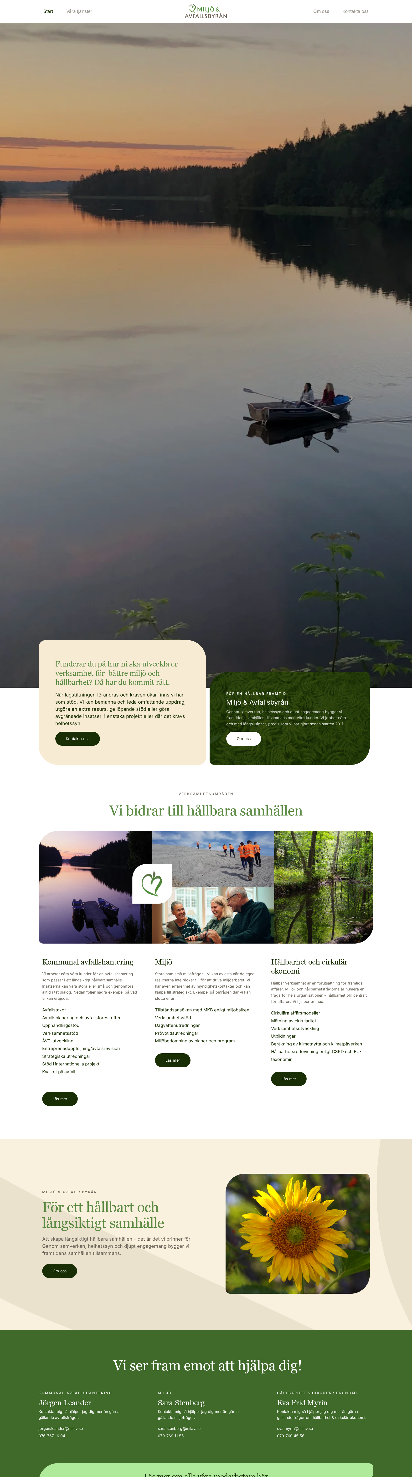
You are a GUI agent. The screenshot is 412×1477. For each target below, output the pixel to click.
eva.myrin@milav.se (295, 1428)
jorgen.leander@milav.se (61, 1428)
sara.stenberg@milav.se (179, 1428)
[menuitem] (48, 11)
